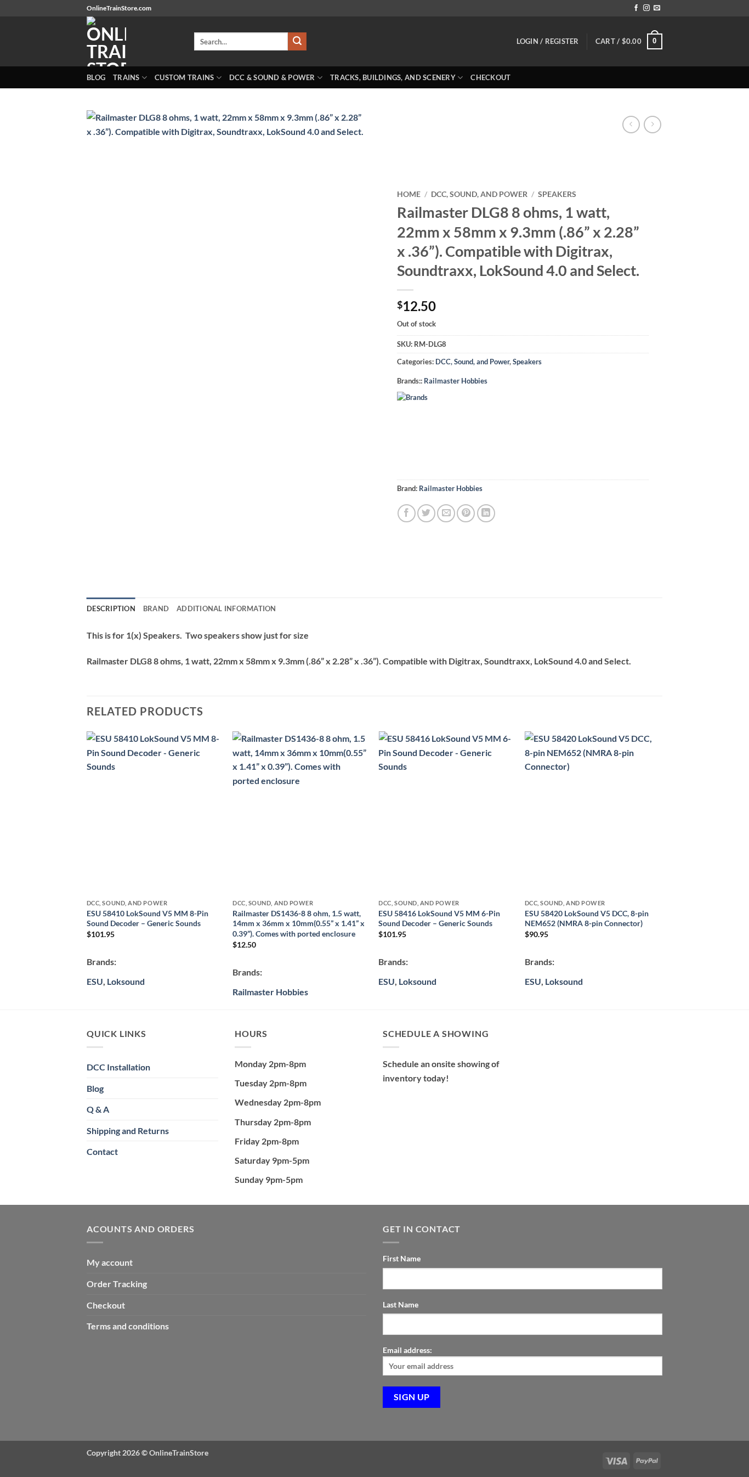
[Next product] (630, 124)
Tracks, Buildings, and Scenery (393, 77)
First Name (402, 1258)
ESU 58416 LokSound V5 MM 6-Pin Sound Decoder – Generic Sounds (439, 918)
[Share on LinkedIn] (486, 513)
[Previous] (87, 869)
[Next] (659, 869)
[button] (628, 41)
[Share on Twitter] (426, 513)
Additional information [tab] (226, 608)
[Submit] (297, 41)
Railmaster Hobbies (455, 380)
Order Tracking (117, 1283)
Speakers (557, 194)
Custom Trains (184, 77)
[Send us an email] (657, 8)
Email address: (407, 1350)
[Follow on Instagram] (646, 8)
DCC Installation (118, 1067)
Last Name (400, 1304)
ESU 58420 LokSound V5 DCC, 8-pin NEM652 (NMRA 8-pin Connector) (587, 918)
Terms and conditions (128, 1326)
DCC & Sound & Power (272, 77)
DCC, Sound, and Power (479, 194)
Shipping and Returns (128, 1130)
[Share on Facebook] (407, 513)
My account (110, 1262)
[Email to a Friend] (446, 513)
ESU (386, 981)
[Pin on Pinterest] (466, 513)
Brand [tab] (156, 608)
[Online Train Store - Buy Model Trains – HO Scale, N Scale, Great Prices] (132, 41)
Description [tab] (111, 608)
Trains (126, 77)
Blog (96, 77)
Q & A (98, 1109)
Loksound (126, 981)
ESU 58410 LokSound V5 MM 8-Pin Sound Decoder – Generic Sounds (147, 918)
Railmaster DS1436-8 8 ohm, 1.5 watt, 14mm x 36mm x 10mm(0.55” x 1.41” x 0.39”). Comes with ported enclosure (298, 923)
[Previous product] (652, 124)
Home (409, 194)
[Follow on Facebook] (636, 8)
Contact (102, 1151)
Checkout (490, 77)
